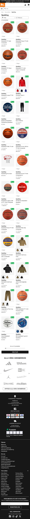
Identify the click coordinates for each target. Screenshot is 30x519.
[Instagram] (13, 516)
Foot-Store (3, 480)
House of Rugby (5, 486)
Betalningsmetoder (5, 464)
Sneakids (18, 481)
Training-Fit (18, 485)
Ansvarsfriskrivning (6, 463)
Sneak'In (18, 480)
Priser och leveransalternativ (8, 466)
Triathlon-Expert (19, 488)
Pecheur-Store (19, 473)
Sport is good (19, 483)
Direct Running (5, 475)
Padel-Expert (4, 495)
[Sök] (5, 8)
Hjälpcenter (4, 446)
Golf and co (4, 483)
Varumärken (7, 12)
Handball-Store (5, 485)
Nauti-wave (4, 491)
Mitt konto (3, 444)
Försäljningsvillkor (5, 459)
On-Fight (3, 493)
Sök (7, 8)
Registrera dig (15, 507)
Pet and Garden (19, 475)
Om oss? (3, 456)
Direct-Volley (4, 476)
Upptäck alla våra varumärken (15, 389)
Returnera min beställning (7, 449)
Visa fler (15, 352)
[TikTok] (17, 516)
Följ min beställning (6, 448)
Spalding (3, 39)
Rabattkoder (4, 451)
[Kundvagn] (28, 5)
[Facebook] (10, 516)
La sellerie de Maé (5, 488)
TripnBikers (18, 490)
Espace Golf (4, 478)
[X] (20, 516)
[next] (29, 373)
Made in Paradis (5, 490)
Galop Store (4, 481)
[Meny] (1, 8)
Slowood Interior (20, 476)
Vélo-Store (18, 491)
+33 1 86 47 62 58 (15, 405)
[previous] (1, 373)
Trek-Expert (18, 486)
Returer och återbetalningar (8, 461)
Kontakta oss (15, 400)
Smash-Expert (19, 478)
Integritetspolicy (5, 468)
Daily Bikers (4, 473)
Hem (2, 12)
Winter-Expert (19, 493)
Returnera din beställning (15, 426)
